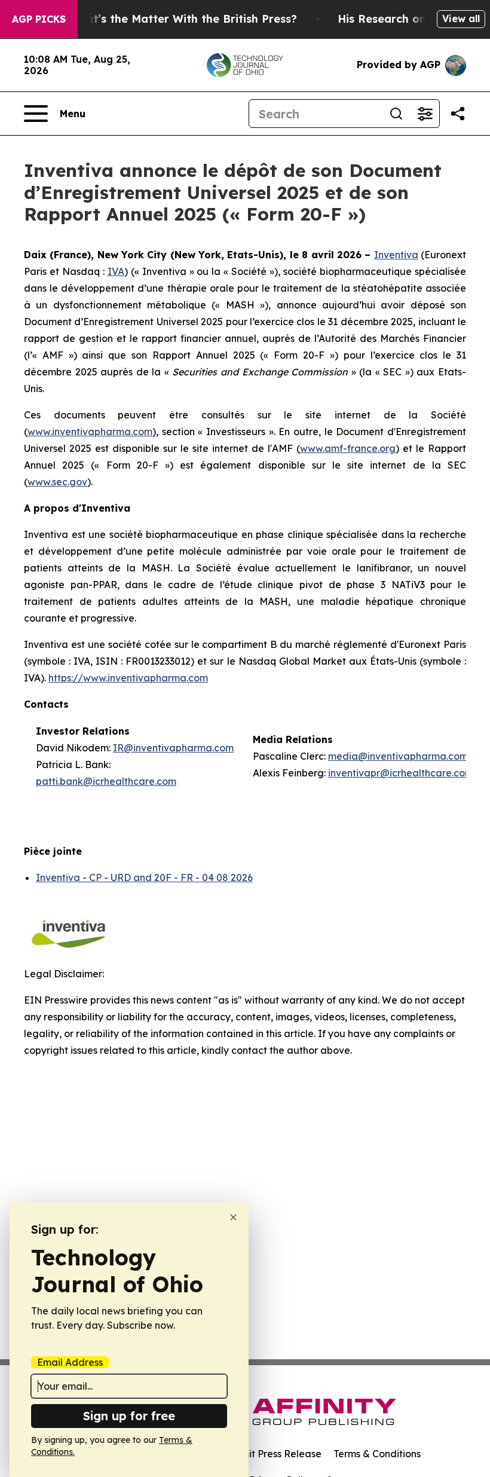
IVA (116, 271)
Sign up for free (129, 1415)
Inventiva (396, 255)
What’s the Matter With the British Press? (183, 19)
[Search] (396, 113)
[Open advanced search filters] (425, 113)
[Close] (233, 1217)
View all (461, 19)
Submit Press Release (272, 1454)
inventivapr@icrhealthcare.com (400, 773)
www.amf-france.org (348, 448)
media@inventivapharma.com (398, 756)
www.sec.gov (57, 482)
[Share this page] (457, 114)
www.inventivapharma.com (89, 432)
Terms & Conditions (377, 1454)
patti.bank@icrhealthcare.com (106, 781)
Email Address (70, 1362)
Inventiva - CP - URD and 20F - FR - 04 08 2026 (144, 877)
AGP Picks (39, 19)
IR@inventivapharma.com (173, 748)
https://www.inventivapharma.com (128, 678)
